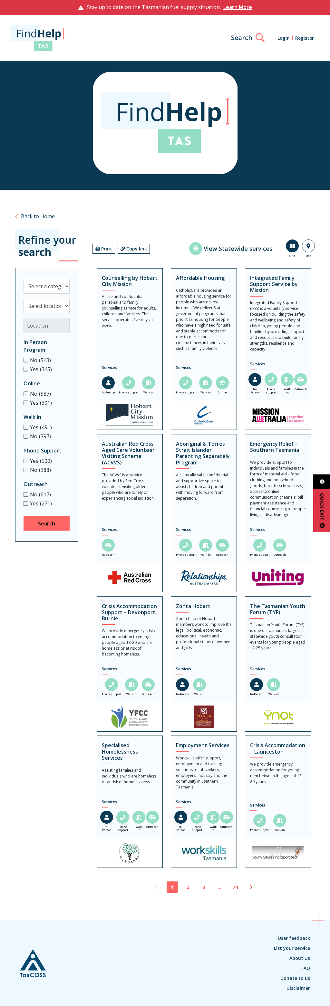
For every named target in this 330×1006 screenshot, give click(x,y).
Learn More (237, 7)
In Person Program (35, 346)
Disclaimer (298, 988)
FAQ (305, 968)
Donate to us (295, 978)
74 (235, 887)
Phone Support (43, 450)
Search (46, 523)
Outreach (36, 484)
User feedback (294, 938)
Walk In (32, 417)
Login (283, 38)
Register (304, 38)
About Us (299, 958)
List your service (292, 948)
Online (32, 383)
